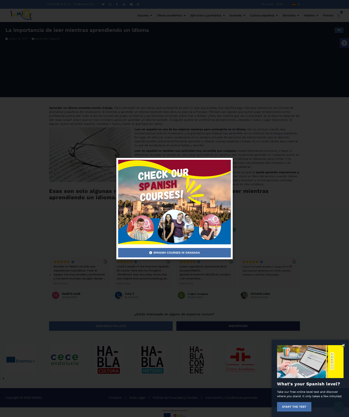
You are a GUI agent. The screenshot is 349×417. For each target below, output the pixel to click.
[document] (174, 208)
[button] (343, 345)
